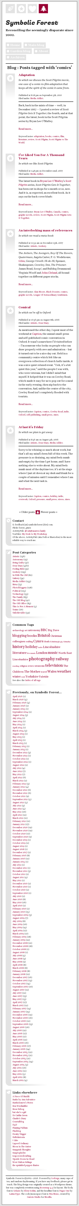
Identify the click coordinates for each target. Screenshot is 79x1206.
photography (42, 659)
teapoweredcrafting (21, 1156)
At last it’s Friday (31, 427)
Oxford (22, 415)
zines (55, 415)
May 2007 (17, 999)
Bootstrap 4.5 (46, 1188)
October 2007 (19, 983)
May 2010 (17, 902)
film (62, 136)
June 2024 (17, 721)
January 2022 (18, 787)
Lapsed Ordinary (20, 1143)
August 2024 (18, 715)
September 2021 (20, 799)
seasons (40, 666)
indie (66, 412)
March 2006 (18, 1043)
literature (23, 139)
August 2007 (18, 990)
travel (44, 671)
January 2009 (18, 940)
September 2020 (20, 837)
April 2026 (17, 696)
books (48, 136)
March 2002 (18, 1080)
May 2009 (17, 927)
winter (16, 676)
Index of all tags (33, 680)
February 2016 (19, 855)
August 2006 (18, 1027)
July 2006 (17, 1030)
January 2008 (18, 974)
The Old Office (19, 603)
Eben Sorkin (30, 1191)
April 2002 (17, 1077)
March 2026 (18, 699)
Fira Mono (54, 1194)
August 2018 (18, 849)
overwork (23, 499)
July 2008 (17, 955)
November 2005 (20, 1055)
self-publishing (33, 415)
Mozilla (47, 1197)
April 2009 (17, 930)
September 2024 (20, 712)
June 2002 (17, 1071)
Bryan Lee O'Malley (43, 212)
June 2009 (17, 924)
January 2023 (18, 749)
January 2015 (18, 862)
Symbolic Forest (32, 23)
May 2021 (16, 812)
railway (62, 659)
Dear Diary (43, 323)
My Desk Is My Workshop (34, 534)
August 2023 (18, 734)
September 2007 (20, 987)
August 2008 (18, 952)
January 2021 (18, 824)
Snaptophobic (19, 1153)
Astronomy (17, 559)
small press (47, 415)
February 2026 (19, 703)
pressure (41, 499)
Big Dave (53, 630)
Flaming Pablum (20, 1128)
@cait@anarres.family (35, 531)
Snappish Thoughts (21, 1150)
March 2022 (18, 781)
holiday (53, 496)
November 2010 (20, 887)
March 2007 (18, 1005)
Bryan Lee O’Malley (51, 181)
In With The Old (20, 575)
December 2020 (20, 827)
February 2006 (19, 1046)
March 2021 (17, 818)
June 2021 (17, 809)
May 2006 (17, 1037)
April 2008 (17, 965)
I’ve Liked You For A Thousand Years (41, 156)
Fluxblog (16, 1131)
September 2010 (20, 893)
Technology (18, 594)
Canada (56, 212)
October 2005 (19, 1058)
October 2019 (19, 843)
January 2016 (18, 859)
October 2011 (18, 874)
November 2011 (19, 871)
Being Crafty (18, 563)
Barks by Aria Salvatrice (23, 1099)
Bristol (43, 635)
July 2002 (17, 1068)
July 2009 (17, 921)
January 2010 (18, 912)
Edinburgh (55, 641)
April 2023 (17, 740)
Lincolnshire (51, 647)
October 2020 (19, 834)
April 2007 (17, 1002)
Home (15, 45)
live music (31, 653)
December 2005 (20, 1052)
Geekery (42, 246)
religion (23, 666)
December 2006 (20, 1015)
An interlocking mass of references (45, 230)
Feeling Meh (18, 569)
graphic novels (25, 215)
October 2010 (19, 890)
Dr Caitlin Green (19, 1115)
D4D (14, 1125)
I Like (15, 1140)
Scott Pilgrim (41, 139)
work (23, 677)
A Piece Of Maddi (20, 1096)
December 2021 (19, 790)
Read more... (26, 129)
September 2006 (20, 1024)
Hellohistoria (18, 1137)
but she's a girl (19, 1112)
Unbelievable (18, 613)
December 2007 (20, 977)
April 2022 (17, 777)
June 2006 (17, 1033)
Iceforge (55, 1178)
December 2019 (19, 840)
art (26, 630)
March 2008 (18, 968)
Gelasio (17, 1191)
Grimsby (67, 641)
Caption (37, 334)
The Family (17, 597)
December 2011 (19, 868)
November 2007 (20, 980)
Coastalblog (18, 1121)
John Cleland (49, 273)
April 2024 (17, 727)
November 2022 (20, 756)
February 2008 (19, 971)
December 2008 (20, 943)
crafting (29, 641)
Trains (15, 610)
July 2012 (16, 865)
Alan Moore (39, 292)
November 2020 (20, 830)
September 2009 (20, 915)
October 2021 (18, 796)
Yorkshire (32, 676)
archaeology (18, 630)
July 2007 (17, 993)
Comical (24, 307)
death (47, 641)
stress (61, 499)
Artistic (33, 246)
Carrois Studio (34, 1197)
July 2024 (17, 718)
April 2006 (17, 1040)
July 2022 (16, 768)
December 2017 (19, 852)
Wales (52, 671)
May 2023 (17, 737)
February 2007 (19, 1008)
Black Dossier (53, 292)
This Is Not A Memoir (22, 606)
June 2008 (17, 959)
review (31, 139)
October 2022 (19, 759)
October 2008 (19, 949)
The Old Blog (18, 600)
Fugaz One (64, 1191)
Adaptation (27, 75)
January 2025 (18, 709)
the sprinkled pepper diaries (25, 1165)
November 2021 (19, 793)
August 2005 (18, 1065)
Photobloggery (19, 587)
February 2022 (19, 784)
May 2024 (17, 724)
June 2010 (17, 899)
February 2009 (19, 937)
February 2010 (19, 909)
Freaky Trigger (19, 1134)
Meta (14, 584)
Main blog (36, 45)
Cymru (38, 641)
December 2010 (19, 883)
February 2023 (19, 746)
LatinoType (14, 1194)
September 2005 (20, 1061)
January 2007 (18, 1012)
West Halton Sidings (22, 1162)
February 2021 (19, 821)
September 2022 (20, 762)
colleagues (18, 641)
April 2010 (17, 906)
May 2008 (17, 962)
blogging (19, 635)
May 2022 (17, 774)
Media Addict (36, 98)
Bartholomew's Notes (22, 1103)
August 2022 (18, 765)
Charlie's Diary (19, 1118)
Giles (22, 261)
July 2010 (16, 896)
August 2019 (18, 846)
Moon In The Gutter (21, 1146)
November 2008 (20, 946)
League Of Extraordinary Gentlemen (50, 295)
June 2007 (17, 996)
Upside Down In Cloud (23, 1159)
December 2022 (19, 752)
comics (56, 136)
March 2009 (18, 934)
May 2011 (16, 880)
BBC (44, 630)
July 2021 (16, 805)
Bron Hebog (18, 1109)
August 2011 (18, 877)
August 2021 (18, 802)
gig (61, 642)
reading (15, 666)
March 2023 (18, 743)
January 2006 (18, 1049)
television (54, 665)
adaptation (39, 136)
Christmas (56, 636)
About (43, 51)
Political (16, 591)
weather (64, 671)
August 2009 (18, 918)
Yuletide (44, 676)
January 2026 (18, 706)
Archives (17, 57)
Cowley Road (56, 412)
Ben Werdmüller (20, 1106)
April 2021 (17, 815)
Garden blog (20, 51)
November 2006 (20, 1018)
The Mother (32, 672)
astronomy (34, 630)
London (41, 653)
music (53, 652)
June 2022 (17, 771)
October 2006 (19, 1021)
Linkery (15, 578)
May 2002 (17, 1074)
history (18, 646)
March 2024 (18, 731)
